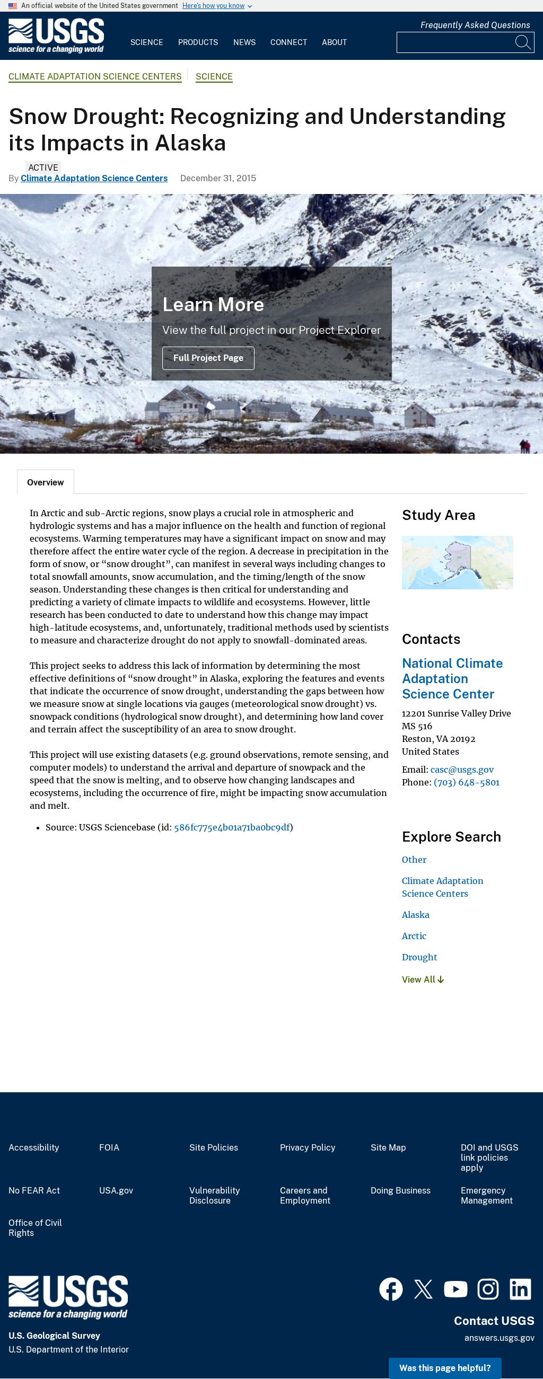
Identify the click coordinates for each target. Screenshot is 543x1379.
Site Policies (213, 1148)
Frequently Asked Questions (475, 25)
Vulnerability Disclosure (214, 1196)
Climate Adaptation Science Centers (95, 77)
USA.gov (116, 1191)
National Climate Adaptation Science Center (452, 678)
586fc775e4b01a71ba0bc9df (232, 827)
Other (414, 859)
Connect (288, 42)
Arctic (414, 936)
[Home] (56, 51)
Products (198, 42)
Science (146, 42)
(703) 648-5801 (467, 782)
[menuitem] (147, 36)
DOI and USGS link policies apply (490, 1158)
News (244, 42)
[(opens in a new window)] (391, 1288)
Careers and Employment (305, 1196)
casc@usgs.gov (462, 769)
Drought (419, 957)
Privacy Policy (308, 1148)
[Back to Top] (504, 1340)
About (334, 42)
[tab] (45, 482)
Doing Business (401, 1191)
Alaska (416, 914)
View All (419, 980)
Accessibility (33, 1148)
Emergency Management (487, 1196)
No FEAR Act (34, 1191)
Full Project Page (208, 358)
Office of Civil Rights (35, 1228)
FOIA (109, 1148)
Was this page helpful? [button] (445, 1368)
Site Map (388, 1148)
